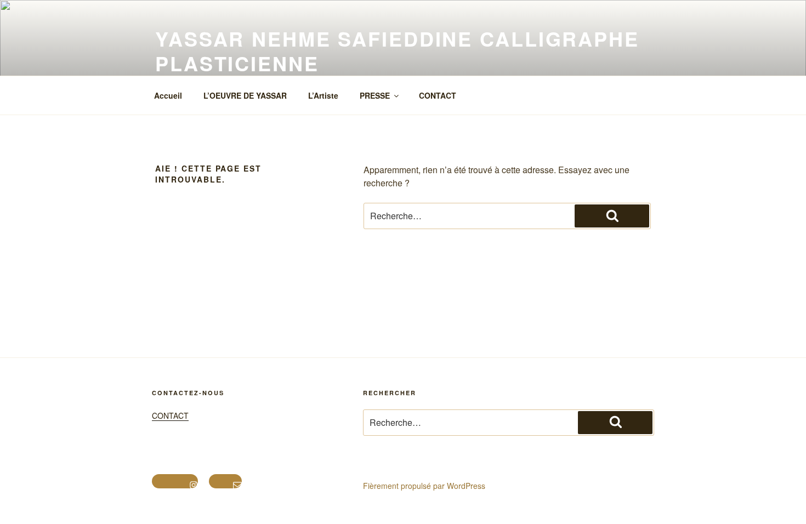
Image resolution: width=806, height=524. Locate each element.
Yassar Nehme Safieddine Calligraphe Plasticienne (397, 50)
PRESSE (375, 95)
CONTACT (437, 95)
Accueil (168, 95)
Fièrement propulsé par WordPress (424, 485)
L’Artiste (323, 95)
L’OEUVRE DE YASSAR (245, 95)
